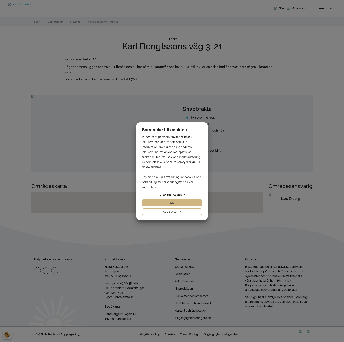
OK (172, 202)
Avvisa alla (172, 212)
